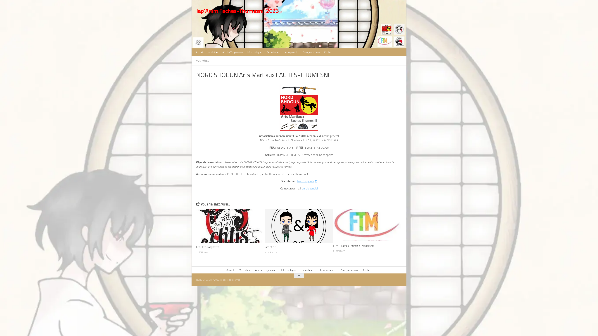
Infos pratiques (254, 52)
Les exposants (291, 52)
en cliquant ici (309, 188)
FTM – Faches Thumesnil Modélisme (353, 245)
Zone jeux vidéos (311, 52)
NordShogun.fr (305, 181)
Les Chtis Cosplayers (207, 247)
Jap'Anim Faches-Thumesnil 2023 (237, 10)
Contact (328, 52)
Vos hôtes (213, 52)
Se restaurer (273, 52)
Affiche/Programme (232, 52)
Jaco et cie (270, 247)
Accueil (199, 52)
